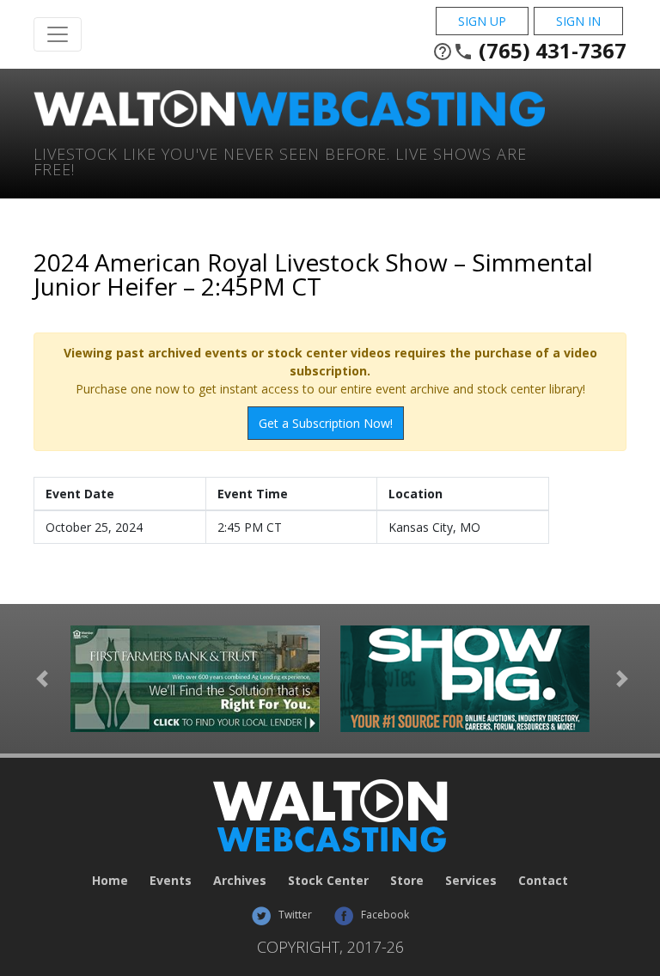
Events (171, 880)
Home (110, 880)
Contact (543, 880)
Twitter (294, 914)
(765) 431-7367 (529, 51)
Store (407, 880)
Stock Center (328, 880)
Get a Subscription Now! (326, 423)
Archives (239, 880)
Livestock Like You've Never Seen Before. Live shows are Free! (280, 160)
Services (471, 880)
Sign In (578, 21)
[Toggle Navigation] (58, 34)
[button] (42, 678)
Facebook (383, 914)
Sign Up (482, 21)
